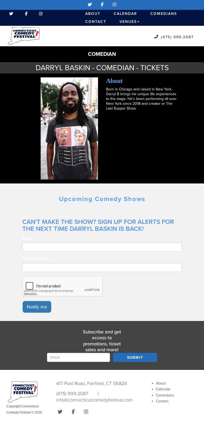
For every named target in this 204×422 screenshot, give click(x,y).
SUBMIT (135, 357)
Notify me (37, 307)
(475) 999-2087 (177, 37)
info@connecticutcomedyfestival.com (94, 400)
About (92, 13)
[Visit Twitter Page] (90, 4)
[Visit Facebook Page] (102, 4)
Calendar (125, 13)
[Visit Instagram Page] (114, 4)
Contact (95, 21)
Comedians (163, 13)
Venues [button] (128, 21)
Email (27, 238)
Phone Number (36, 258)
